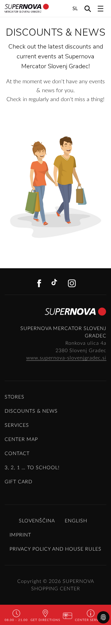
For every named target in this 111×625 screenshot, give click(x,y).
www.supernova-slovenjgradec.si (66, 358)
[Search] (88, 8)
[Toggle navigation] (100, 8)
